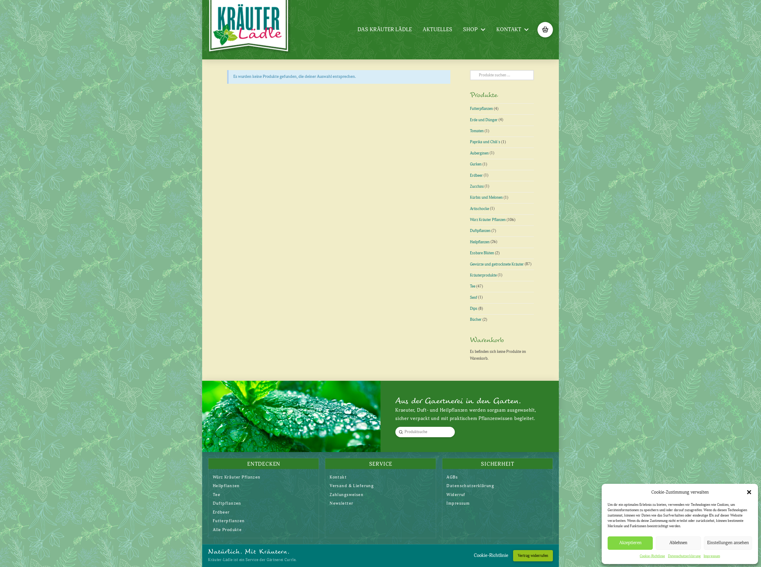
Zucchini (477, 186)
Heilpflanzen (480, 242)
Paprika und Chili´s (485, 142)
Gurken (476, 164)
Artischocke (479, 208)
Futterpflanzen (481, 108)
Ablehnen (678, 543)
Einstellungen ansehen (728, 543)
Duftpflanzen (480, 230)
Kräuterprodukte (483, 275)
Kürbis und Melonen (486, 197)
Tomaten (477, 131)
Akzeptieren (630, 543)
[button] (749, 492)
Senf (473, 297)
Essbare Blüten (482, 253)
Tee (472, 286)
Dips (473, 308)
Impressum (712, 556)
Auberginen (479, 153)
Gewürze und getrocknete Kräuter (497, 264)
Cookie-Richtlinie (652, 556)
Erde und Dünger (484, 120)
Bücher (476, 319)
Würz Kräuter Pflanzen (488, 219)
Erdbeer (476, 175)
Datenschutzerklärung (684, 556)
